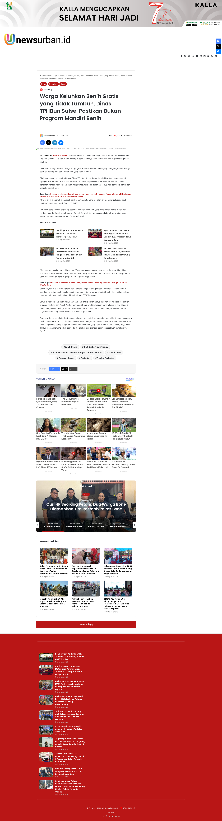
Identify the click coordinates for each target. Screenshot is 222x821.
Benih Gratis (71, 347)
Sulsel (76, 76)
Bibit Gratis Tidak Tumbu (96, 347)
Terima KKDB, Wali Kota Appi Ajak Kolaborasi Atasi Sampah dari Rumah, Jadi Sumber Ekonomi (69, 715)
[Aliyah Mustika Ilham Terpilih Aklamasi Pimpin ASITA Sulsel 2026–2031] (46, 730)
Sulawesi (69, 76)
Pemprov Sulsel (66, 358)
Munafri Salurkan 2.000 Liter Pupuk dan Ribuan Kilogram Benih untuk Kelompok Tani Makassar (53, 603)
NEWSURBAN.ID (60, 155)
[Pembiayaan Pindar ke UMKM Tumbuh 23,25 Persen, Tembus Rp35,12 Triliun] (47, 233)
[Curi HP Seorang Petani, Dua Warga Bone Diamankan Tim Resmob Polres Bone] (46, 772)
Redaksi (111, 812)
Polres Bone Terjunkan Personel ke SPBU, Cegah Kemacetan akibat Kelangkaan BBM (83, 603)
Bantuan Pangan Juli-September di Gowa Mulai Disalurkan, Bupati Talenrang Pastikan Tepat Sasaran (85, 570)
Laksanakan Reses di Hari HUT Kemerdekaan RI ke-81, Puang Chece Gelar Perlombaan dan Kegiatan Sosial (118, 570)
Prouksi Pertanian (105, 358)
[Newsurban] (37, 39)
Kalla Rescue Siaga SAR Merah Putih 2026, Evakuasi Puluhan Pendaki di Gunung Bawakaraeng (69, 700)
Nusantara (60, 76)
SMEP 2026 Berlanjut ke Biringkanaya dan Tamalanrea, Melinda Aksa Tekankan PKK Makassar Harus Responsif (116, 604)
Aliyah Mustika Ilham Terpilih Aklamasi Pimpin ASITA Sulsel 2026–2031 (68, 729)
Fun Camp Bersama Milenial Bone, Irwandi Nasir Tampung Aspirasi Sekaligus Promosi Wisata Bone (83, 283)
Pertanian (85, 358)
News (43, 84)
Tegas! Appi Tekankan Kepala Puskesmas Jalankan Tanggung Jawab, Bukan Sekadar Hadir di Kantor (70, 742)
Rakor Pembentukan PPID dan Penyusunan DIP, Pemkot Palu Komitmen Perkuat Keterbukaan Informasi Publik (54, 570)
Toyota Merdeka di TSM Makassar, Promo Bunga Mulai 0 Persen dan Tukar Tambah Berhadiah (69, 757)
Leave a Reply (86, 624)
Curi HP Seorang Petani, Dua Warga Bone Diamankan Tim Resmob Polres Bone (68, 771)
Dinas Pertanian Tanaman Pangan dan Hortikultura (77, 352)
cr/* (42, 331)
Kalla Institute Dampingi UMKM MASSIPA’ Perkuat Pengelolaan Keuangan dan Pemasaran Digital (69, 685)
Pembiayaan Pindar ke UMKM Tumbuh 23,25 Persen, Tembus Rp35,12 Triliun (69, 233)
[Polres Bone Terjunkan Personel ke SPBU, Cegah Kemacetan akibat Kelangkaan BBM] (86, 588)
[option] (86, 506)
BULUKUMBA (46, 155)
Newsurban (48, 136)
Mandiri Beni (115, 352)
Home (44, 76)
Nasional (51, 76)
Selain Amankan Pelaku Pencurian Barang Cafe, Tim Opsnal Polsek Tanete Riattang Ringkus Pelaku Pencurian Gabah (86, 508)
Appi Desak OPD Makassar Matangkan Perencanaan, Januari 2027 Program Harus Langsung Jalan (68, 670)
